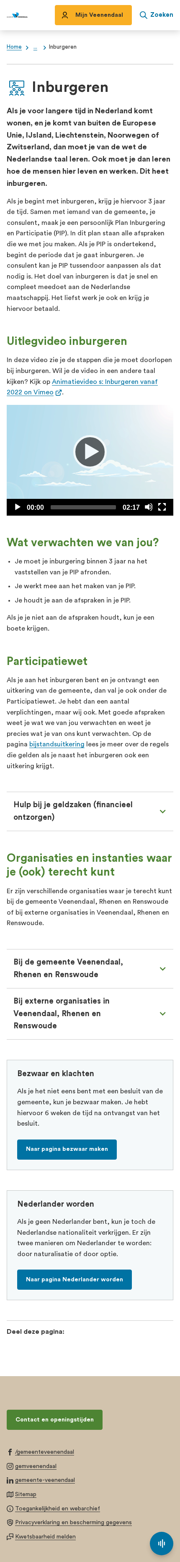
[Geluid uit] (148, 507)
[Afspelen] (90, 452)
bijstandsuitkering (57, 744)
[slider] (83, 507)
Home (14, 47)
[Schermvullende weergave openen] (162, 507)
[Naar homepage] (17, 15)
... (35, 47)
